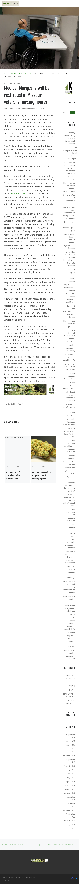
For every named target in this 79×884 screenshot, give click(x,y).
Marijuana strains (69, 695)
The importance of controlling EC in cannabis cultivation (69, 515)
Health (71, 686)
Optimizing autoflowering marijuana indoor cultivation (69, 410)
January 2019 (69, 793)
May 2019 (70, 777)
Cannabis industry (69, 677)
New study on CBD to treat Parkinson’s (69, 367)
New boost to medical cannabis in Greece (69, 654)
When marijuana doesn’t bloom (69, 385)
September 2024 (70, 736)
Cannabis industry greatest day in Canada (69, 459)
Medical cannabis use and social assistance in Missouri (70, 542)
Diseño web (5, 880)
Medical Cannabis (25, 74)
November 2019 (71, 750)
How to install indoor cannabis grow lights (69, 226)
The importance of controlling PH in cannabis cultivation (69, 446)
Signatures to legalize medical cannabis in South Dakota (69, 623)
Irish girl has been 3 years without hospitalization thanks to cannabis (69, 259)
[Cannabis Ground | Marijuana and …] (10, 3)
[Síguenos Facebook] (72, 878)
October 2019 (69, 755)
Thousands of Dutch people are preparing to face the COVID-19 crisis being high (69, 170)
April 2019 (70, 781)
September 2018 (70, 815)
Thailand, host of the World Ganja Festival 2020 (69, 432)
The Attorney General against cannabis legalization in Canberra (69, 241)
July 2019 (71, 770)
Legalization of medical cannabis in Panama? (69, 396)
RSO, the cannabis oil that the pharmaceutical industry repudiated (42, 475)
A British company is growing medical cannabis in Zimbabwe (70, 639)
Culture (70, 682)
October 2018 (69, 810)
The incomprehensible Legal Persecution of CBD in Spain (69, 153)
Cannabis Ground (13, 108)
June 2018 (70, 828)
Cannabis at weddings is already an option (70, 273)
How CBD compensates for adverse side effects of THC (69, 500)
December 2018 (71, 798)
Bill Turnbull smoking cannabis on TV (69, 357)
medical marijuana (18, 193)
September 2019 (70, 760)
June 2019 (70, 773)
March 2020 (70, 745)
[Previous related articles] (47, 430)
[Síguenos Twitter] (76, 878)
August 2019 (69, 766)
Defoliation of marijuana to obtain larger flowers (69, 609)
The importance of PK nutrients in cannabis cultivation (69, 336)
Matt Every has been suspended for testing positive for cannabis (69, 213)
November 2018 (71, 805)
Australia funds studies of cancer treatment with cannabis (69, 587)
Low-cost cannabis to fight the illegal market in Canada (69, 311)
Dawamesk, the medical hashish (68, 599)
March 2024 (70, 741)
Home (6, 74)
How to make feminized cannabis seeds (69, 422)
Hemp (72, 690)
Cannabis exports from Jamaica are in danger (69, 285)
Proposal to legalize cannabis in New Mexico (70, 297)
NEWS (13, 74)
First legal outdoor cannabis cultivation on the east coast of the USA (69, 484)
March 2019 (70, 785)
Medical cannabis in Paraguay (70, 348)
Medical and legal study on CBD (69, 470)
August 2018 (69, 820)
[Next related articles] (53, 430)
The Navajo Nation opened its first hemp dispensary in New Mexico (69, 557)
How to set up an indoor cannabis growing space (69, 187)
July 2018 (71, 824)
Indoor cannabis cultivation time (68, 376)
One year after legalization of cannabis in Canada (69, 199)
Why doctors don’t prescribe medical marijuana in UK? (13, 475)
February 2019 (69, 789)
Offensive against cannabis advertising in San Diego (69, 572)
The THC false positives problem (69, 324)
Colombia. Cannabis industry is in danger (70, 528)
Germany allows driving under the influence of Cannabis (69, 138)
